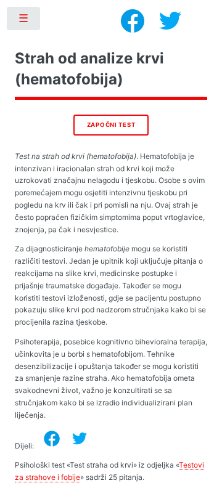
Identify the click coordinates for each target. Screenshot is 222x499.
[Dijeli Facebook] (52, 438)
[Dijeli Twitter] (79, 438)
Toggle (24, 21)
